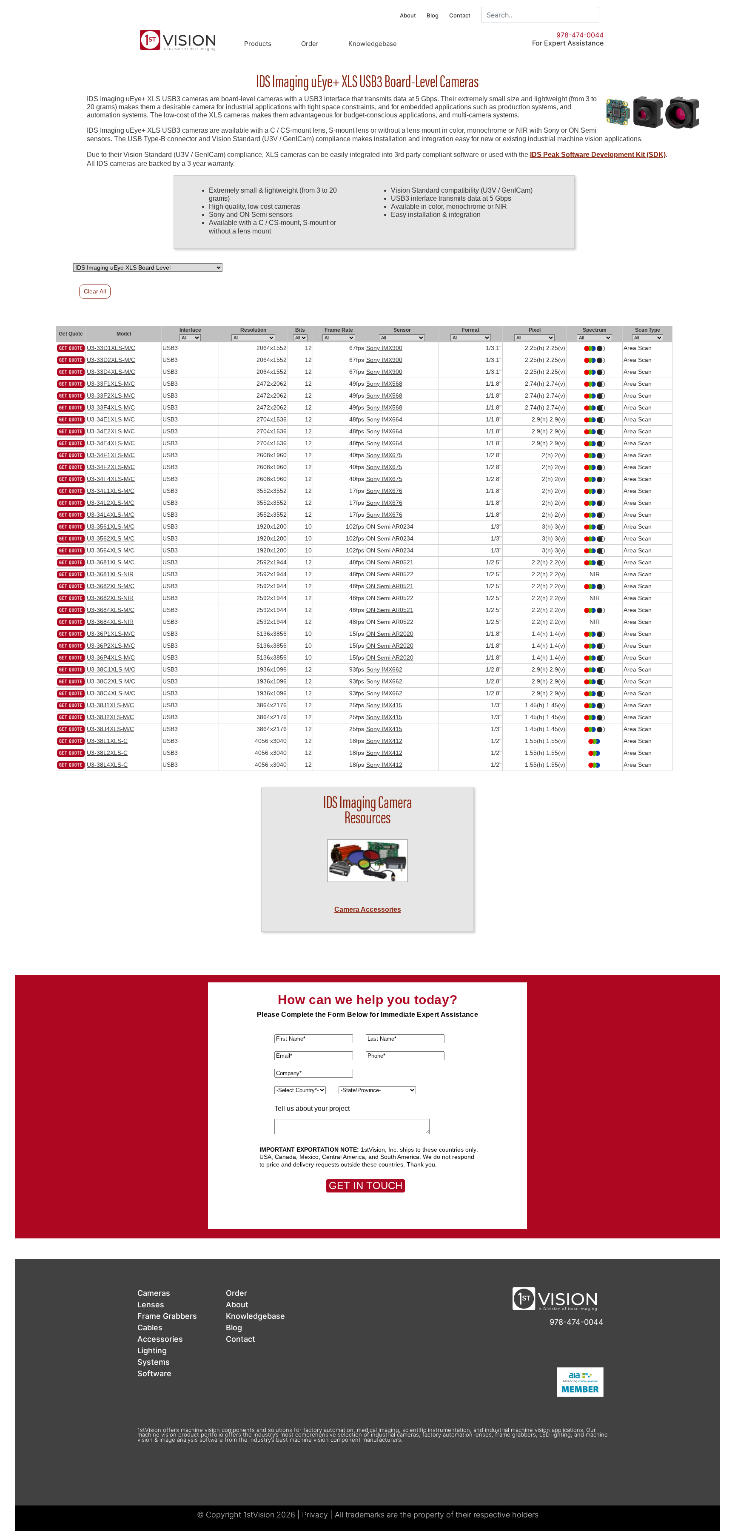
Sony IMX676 (384, 490)
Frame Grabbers (167, 1316)
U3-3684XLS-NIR (110, 621)
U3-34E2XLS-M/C (111, 431)
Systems (153, 1361)
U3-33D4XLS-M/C (111, 371)
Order (310, 44)
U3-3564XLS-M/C (110, 550)
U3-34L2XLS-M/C (110, 502)
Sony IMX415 (384, 705)
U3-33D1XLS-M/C (111, 347)
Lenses (150, 1304)
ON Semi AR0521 (389, 562)
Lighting (152, 1350)
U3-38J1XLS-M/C (110, 705)
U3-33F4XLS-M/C (111, 407)
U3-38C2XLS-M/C (111, 681)
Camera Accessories (367, 909)
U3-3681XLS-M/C (110, 562)
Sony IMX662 (384, 669)
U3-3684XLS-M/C (110, 609)
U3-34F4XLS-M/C (111, 478)
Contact (459, 15)
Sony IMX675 (384, 455)
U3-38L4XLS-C (107, 764)
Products (257, 44)
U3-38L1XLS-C (107, 740)
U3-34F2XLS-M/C (111, 467)
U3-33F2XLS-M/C (111, 395)
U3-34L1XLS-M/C (110, 490)
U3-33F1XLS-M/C (111, 383)
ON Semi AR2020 (389, 633)
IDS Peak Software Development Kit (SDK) (598, 154)
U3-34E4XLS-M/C (111, 443)
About (408, 15)
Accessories (160, 1339)
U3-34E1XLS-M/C (111, 419)
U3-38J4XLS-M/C (110, 729)
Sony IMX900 (384, 347)
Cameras (153, 1293)
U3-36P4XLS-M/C (111, 657)
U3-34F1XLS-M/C (111, 455)
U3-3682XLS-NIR (110, 598)
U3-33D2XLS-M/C (111, 359)
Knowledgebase (372, 44)
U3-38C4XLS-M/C (111, 693)
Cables (149, 1327)
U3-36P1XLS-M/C (111, 633)
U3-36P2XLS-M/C (111, 645)
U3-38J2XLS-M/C (110, 717)
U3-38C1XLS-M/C (111, 669)
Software (154, 1373)
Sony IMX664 (384, 419)
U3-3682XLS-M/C (110, 586)
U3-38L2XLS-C (107, 752)
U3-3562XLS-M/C (110, 538)
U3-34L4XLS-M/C (110, 514)
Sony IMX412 (384, 740)
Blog (433, 15)
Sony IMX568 (384, 383)
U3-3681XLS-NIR (110, 574)
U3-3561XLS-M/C (110, 526)
